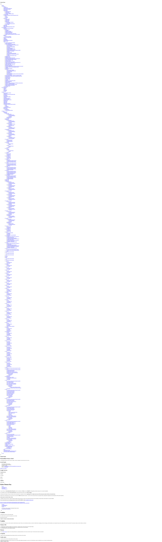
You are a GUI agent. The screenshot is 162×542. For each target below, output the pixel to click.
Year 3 (6, 255)
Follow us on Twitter (3, 468)
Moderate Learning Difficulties (11, 49)
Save (7, 541)
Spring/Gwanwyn (9, 117)
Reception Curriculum (10, 373)
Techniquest (10, 427)
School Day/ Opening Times (7, 37)
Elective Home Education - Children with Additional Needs (13, 75)
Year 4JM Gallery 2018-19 (10, 407)
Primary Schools (7, 78)
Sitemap (3, 504)
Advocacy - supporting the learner (9, 83)
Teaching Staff (7, 12)
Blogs (4, 449)
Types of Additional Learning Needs (10, 44)
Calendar (5, 91)
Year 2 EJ (6, 148)
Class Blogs (10, 124)
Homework (8, 234)
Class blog (10, 135)
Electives (6, 17)
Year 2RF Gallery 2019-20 (10, 393)
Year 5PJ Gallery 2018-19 (10, 422)
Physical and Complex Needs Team (10, 64)
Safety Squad (7, 19)
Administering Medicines (7, 103)
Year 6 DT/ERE (7, 235)
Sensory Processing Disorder (11, 46)
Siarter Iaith (5, 25)
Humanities (6, 30)
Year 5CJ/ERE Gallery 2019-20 (11, 423)
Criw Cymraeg (7, 24)
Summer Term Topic (10, 141)
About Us (3, 6)
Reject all (2, 541)
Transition (6, 67)
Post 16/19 (6, 69)
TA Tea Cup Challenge (8, 448)
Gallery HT (8, 341)
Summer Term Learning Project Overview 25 (13, 243)
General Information (11, 125)
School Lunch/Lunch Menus (7, 99)
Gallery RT (8, 362)
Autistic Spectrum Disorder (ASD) (11, 55)
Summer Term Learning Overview (11, 160)
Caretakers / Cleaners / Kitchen (9, 13)
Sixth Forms (8, 72)
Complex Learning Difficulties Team (10, 63)
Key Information (4, 27)
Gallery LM (8, 363)
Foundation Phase (9, 447)
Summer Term (9, 155)
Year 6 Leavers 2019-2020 (10, 434)
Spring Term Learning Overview (11, 161)
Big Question (10, 403)
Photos (10, 144)
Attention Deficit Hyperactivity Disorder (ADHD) (13, 50)
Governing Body (6, 14)
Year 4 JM (6, 162)
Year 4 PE (10, 414)
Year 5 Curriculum (9, 430)
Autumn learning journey (10, 239)
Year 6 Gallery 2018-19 (10, 435)
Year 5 (6, 257)
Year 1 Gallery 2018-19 (10, 381)
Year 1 (6, 252)
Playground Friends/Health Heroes (10, 23)
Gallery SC (8, 358)
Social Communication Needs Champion (10, 59)
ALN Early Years (7, 79)
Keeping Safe (5, 93)
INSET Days (5, 102)
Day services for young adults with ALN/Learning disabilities (15, 73)
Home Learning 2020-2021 (10, 326)
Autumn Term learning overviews (11, 167)
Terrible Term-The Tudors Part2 (13, 412)
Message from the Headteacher (8, 8)
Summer (8, 147)
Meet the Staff (5, 10)
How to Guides (6, 108)
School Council (7, 20)
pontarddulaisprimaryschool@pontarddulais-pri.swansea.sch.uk (12, 466)
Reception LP (7, 119)
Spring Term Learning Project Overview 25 (13, 240)
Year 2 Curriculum (9, 395)
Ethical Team (7, 21)
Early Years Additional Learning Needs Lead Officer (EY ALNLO (14, 66)
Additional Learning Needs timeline (10, 42)
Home (3, 5)
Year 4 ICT (10, 413)
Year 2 (6, 303)
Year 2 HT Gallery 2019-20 (10, 391)
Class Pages (5, 112)
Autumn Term (9, 153)
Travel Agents (10, 415)
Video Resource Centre (7, 450)
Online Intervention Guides (9, 110)
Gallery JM (8, 347)
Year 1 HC (6, 200)
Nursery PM (7, 118)
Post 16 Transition (9, 74)
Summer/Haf (9, 126)
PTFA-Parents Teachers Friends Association (9, 104)
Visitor (10, 426)
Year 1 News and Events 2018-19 (11, 383)
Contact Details (6, 7)
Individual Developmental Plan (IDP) (10, 80)
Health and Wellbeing (8, 31)
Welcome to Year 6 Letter (10, 237)
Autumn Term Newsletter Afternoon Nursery (13, 250)
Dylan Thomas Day (4, 488)
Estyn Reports (5, 39)
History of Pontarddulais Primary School (9, 26)
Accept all (5, 541)
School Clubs (5, 101)
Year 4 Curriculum (9, 417)
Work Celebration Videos (8, 446)
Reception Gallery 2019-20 (10, 371)
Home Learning (9, 291)
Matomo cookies (4, 531)
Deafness (8, 51)
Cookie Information (4, 505)
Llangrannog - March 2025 (10, 247)
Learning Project (11, 143)
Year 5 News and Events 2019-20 (11, 429)
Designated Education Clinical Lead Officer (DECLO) (12, 58)
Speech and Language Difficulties (11, 53)
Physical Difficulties (9, 48)
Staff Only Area (6, 86)
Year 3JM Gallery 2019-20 (10, 400)
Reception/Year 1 (7, 331)
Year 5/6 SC (7, 170)
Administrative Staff (8, 11)
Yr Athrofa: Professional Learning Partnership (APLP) (11, 15)
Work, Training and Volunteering (11, 70)
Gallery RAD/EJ (9, 346)
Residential (8, 159)
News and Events (4, 87)
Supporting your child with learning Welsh (9, 94)
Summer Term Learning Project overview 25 (13, 236)
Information (7, 106)
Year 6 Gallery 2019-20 (10, 436)
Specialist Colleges (9, 71)
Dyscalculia (8, 47)
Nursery (6, 248)
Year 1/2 (6, 299)
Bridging (6, 16)
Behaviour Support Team (8, 65)
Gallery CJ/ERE (9, 357)
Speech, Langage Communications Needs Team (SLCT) (12, 62)
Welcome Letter (9, 244)
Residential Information (10, 169)
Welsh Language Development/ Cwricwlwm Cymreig (12, 34)
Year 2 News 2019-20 (10, 394)
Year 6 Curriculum (9, 439)
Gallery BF (8, 342)
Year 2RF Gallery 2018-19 (10, 392)
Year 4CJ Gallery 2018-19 (10, 408)
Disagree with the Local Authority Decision (11, 84)
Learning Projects (11, 150)
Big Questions (11, 374)
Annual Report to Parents (7, 96)
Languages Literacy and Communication (10, 33)
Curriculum (8, 233)
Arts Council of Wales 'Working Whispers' (9, 451)
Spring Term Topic (9, 140)
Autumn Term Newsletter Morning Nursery (13, 249)
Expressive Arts (7, 29)
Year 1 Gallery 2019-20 (10, 382)
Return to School (7, 443)
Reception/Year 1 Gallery (10, 377)
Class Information (11, 223)
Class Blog (10, 116)
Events (6, 105)
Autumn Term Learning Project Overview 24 (13, 238)
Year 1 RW (6, 139)
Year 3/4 (6, 256)
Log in (3, 453)
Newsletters (5, 90)
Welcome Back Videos (8, 442)
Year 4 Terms (9, 410)
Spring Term (8, 154)
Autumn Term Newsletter (10, 251)
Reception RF (7, 129)
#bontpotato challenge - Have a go (10, 445)
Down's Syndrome (9, 45)
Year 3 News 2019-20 (10, 402)
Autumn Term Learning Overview (11, 163)
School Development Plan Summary (8, 28)
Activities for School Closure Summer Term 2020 (13, 369)
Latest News (5, 89)
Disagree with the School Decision (10, 85)
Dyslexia (8, 54)
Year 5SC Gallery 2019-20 (10, 424)
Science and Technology (8, 32)
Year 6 (6, 259)
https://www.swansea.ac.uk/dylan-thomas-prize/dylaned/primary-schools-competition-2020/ (12, 502)
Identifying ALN (7, 56)
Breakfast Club (6, 100)
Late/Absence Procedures (7, 98)
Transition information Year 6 (11, 173)
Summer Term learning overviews (11, 172)
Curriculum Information (12, 115)
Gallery (8, 261)
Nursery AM (7, 113)
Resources (10, 386)
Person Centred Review (8, 43)
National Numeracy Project (7, 92)
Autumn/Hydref (9, 120)
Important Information (10, 232)
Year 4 (6, 351)
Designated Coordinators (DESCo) (10, 61)
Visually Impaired (9, 52)
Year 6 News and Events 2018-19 (11, 438)
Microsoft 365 (7, 109)
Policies (5, 35)
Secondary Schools (8, 77)
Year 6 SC (6, 242)
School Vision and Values (7, 9)
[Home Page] (0, 454)
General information (11, 138)
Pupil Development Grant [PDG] (8, 40)
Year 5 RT (6, 166)
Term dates (5, 97)
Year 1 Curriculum (9, 384)
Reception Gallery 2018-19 (10, 370)
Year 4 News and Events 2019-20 (11, 416)
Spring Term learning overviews (11, 176)
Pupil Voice (5, 18)
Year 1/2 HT (7, 142)
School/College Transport (8, 68)
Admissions (5, 38)
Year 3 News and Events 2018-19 (11, 401)
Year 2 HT (6, 218)
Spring (8, 145)
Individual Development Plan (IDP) (10, 57)
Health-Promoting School (7, 107)
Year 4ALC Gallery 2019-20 (11, 409)
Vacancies (5, 88)
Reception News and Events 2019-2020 (12, 372)
